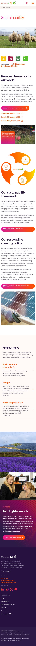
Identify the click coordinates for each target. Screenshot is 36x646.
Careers (3, 611)
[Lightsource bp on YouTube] (15, 589)
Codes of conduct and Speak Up (21, 634)
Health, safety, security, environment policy (11, 631)
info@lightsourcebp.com (8, 582)
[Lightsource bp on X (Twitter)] (11, 589)
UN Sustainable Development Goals (13, 65)
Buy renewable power (7, 604)
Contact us (4, 578)
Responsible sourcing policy (8, 633)
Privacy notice (20, 633)
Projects (3, 607)
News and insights (6, 614)
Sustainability (5, 601)
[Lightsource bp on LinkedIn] (2, 589)
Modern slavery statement (7, 630)
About (3, 598)
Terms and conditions (6, 634)
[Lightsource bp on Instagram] (7, 589)
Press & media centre (7, 580)
